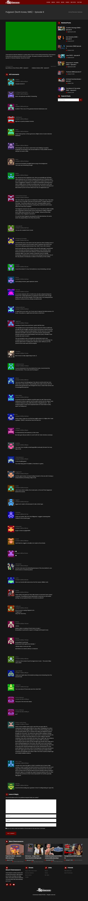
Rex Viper (73, 2)
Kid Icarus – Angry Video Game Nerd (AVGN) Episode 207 (33, 858)
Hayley (17, 590)
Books (62, 2)
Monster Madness (77, 12)
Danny (17, 277)
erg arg (17, 783)
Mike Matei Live (68, 870)
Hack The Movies (68, 873)
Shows (48, 2)
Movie (58, 2)
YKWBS (26, 877)
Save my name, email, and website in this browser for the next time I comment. (26, 828)
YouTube (79, 2)
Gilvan (17, 378)
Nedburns (18, 606)
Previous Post (9, 66)
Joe (16, 105)
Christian (17, 512)
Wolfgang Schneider (21, 238)
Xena (16, 159)
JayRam (17, 428)
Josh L (17, 578)
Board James (28, 875)
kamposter (18, 526)
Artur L (17, 657)
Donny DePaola (19, 697)
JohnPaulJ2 (18, 117)
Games (67, 2)
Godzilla (17, 443)
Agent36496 (18, 671)
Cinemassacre (19, 457)
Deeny (17, 173)
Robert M (17, 685)
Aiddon (17, 80)
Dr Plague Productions (21, 92)
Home (70, 12)
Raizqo (17, 622)
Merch (53, 2)
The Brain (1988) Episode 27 (73, 72)
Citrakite (17, 351)
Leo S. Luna (18, 761)
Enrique (17, 265)
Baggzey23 (18, 472)
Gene (16, 130)
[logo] (13, 2)
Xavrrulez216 (18, 226)
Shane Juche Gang (20, 722)
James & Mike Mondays (19, 861)
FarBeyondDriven (20, 307)
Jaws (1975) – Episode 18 (73, 55)
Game (46, 873)
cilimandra (18, 564)
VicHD (17, 486)
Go (80, 100)
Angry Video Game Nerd (38, 861)
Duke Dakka (18, 395)
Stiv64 (17, 539)
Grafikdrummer (19, 364)
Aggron (17, 500)
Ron (16, 414)
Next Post (53, 66)
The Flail (17, 290)
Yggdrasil (18, 321)
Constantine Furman (21, 196)
